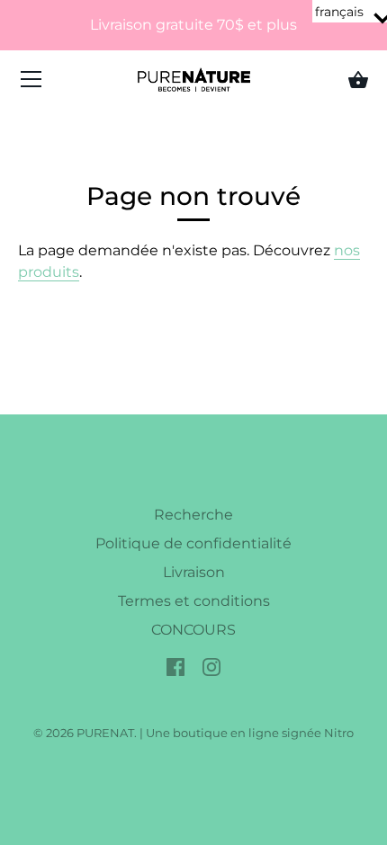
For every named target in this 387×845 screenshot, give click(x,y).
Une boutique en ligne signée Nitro (250, 732)
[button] (349, 11)
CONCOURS (193, 629)
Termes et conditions (194, 600)
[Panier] (358, 80)
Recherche (193, 514)
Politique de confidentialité (193, 543)
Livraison (194, 572)
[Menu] (31, 83)
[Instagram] (211, 665)
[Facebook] (175, 665)
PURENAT (105, 732)
